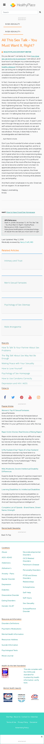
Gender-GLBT (8, 606)
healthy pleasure (8, 67)
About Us (17, 717)
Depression (6, 584)
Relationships (28, 582)
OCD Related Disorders (28, 559)
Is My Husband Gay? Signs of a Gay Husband (20, 450)
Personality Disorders (31, 570)
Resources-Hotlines (10, 639)
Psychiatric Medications (11, 629)
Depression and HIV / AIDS (14, 383)
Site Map (9, 717)
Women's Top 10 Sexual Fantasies (15, 410)
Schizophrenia (29, 587)
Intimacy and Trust (13, 260)
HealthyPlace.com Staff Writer (17, 52)
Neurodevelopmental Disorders (32, 553)
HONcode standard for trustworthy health (31, 674)
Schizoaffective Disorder (29, 610)
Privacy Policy (23, 722)
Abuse (4, 552)
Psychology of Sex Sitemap (17, 304)
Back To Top (6, 535)
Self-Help (27, 592)
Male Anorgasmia (12, 326)
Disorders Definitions (10, 623)
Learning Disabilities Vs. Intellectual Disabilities (21, 489)
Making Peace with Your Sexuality (18, 363)
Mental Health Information (13, 634)
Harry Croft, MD (26, 242)
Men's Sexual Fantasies (15, 282)
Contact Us (25, 717)
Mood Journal (7, 656)
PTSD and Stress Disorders (30, 576)
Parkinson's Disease (31, 564)
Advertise (34, 717)
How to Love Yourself (12, 368)
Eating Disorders (8, 600)
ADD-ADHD (7, 557)
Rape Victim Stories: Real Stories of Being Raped (22, 432)
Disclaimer (33, 722)
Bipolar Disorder (8, 579)
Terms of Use (11, 722)
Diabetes (5, 590)
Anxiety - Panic (8, 573)
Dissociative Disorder (10, 595)
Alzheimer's (6, 568)
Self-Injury (27, 598)
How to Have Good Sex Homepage (20, 212)
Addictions (6, 563)
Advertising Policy (22, 728)
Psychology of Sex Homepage (16, 373)
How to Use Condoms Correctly (17, 378)
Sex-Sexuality (28, 603)
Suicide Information (10, 645)
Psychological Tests (10, 650)
